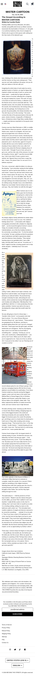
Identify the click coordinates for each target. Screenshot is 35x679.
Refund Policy (6, 630)
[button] (5, 4)
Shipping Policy (6, 633)
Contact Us (5, 642)
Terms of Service (7, 624)
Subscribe (17, 614)
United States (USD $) (17, 660)
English (16, 665)
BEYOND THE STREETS (14, 672)
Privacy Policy (6, 627)
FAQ (3, 639)
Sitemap (4, 636)
